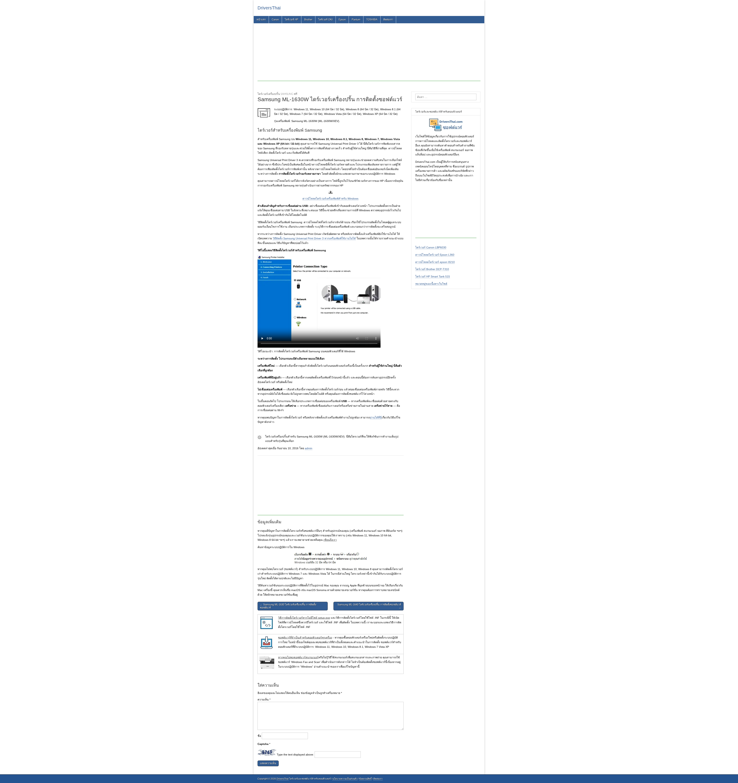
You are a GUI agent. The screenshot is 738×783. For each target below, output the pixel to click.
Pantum (356, 19)
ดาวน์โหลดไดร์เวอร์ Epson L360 (434, 254)
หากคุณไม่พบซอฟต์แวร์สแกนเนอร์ (298, 657)
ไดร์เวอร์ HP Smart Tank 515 (432, 276)
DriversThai (269, 7)
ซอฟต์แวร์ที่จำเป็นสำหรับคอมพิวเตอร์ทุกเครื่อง (305, 637)
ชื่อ (259, 735)
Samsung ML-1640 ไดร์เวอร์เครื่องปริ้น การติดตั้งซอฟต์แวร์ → (369, 606)
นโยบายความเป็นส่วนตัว (344, 778)
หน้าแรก (261, 19)
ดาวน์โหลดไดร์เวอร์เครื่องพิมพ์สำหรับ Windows (330, 198)
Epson (342, 19)
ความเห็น (264, 699)
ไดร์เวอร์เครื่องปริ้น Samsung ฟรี (277, 93)
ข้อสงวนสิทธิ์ (365, 778)
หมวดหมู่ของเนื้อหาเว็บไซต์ (431, 283)
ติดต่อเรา (388, 19)
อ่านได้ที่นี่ (376, 417)
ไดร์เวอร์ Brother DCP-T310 (432, 269)
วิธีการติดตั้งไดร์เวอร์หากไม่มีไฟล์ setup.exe (304, 617)
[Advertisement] (369, 54)
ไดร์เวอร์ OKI (325, 19)
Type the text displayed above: (295, 754)
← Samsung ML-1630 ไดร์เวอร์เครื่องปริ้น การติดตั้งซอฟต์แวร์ (288, 606)
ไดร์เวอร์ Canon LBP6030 (430, 247)
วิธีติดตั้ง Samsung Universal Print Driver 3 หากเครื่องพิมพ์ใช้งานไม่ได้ (314, 238)
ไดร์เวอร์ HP (291, 19)
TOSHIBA (371, 19)
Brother (308, 19)
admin (308, 448)
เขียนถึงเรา (330, 539)
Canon (275, 19)
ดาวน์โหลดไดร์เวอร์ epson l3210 (435, 262)
